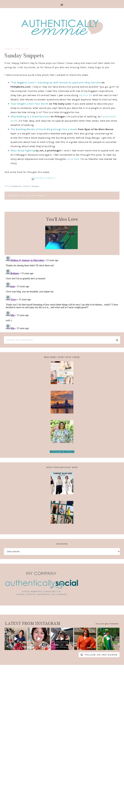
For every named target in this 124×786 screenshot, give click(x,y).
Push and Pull (61, 234)
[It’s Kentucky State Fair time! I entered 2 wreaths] (16, 639)
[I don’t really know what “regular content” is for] (39, 639)
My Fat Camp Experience (62, 374)
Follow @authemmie (107, 624)
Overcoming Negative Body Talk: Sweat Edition (62, 404)
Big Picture (26, 254)
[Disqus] (62, 293)
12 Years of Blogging (62, 433)
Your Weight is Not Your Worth (29, 103)
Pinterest (35, 186)
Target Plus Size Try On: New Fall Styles (62, 484)
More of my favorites (62, 451)
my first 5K (85, 95)
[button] (62, 4)
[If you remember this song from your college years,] (62, 639)
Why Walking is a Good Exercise (30, 116)
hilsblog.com (16, 186)
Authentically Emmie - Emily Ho (62, 28)
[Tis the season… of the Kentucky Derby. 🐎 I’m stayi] (108, 639)
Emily (26, 186)
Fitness (9, 49)
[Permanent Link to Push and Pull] (61, 248)
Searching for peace (96, 256)
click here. (73, 159)
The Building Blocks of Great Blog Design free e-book (44, 129)
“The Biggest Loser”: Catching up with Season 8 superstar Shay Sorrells (56, 82)
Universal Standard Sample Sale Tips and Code (62, 514)
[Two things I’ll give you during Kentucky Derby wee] (85, 639)
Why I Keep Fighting (23, 150)
